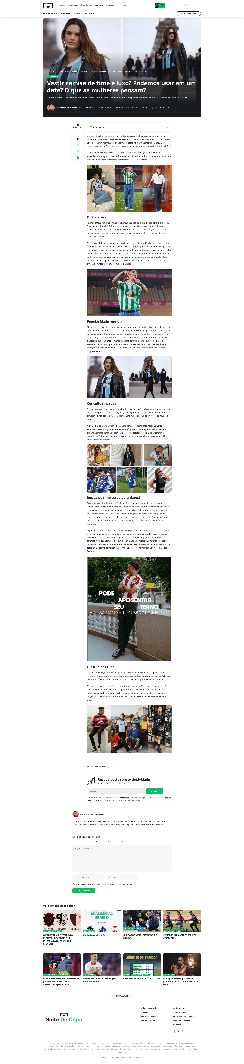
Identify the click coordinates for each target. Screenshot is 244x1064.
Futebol (147, 975)
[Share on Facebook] (78, 133)
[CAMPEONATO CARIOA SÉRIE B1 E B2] (142, 964)
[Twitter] (178, 1031)
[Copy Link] (78, 151)
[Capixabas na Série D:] (102, 921)
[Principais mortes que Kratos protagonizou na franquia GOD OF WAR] (182, 964)
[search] (191, 5)
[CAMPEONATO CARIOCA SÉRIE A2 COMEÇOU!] (182, 921)
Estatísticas (140, 928)
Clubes (58, 931)
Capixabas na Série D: (94, 935)
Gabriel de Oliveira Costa (71, 108)
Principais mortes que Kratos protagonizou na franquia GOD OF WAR (180, 981)
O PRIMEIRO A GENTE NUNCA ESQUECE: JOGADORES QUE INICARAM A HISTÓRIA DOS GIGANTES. (58, 939)
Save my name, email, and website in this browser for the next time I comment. (105, 884)
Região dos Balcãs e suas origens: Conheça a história (100, 980)
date (111, 766)
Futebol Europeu (130, 931)
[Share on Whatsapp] (78, 145)
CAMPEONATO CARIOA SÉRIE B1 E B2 (141, 978)
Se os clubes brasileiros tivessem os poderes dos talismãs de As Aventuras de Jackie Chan (61, 981)
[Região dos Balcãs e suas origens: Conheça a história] (102, 964)
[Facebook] (174, 1031)
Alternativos (53, 76)
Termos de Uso (125, 797)
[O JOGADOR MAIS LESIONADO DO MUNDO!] (142, 921)
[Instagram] (182, 1031)
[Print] (78, 157)
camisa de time (101, 766)
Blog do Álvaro (50, 975)
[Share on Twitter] (78, 139)
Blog (178, 931)
